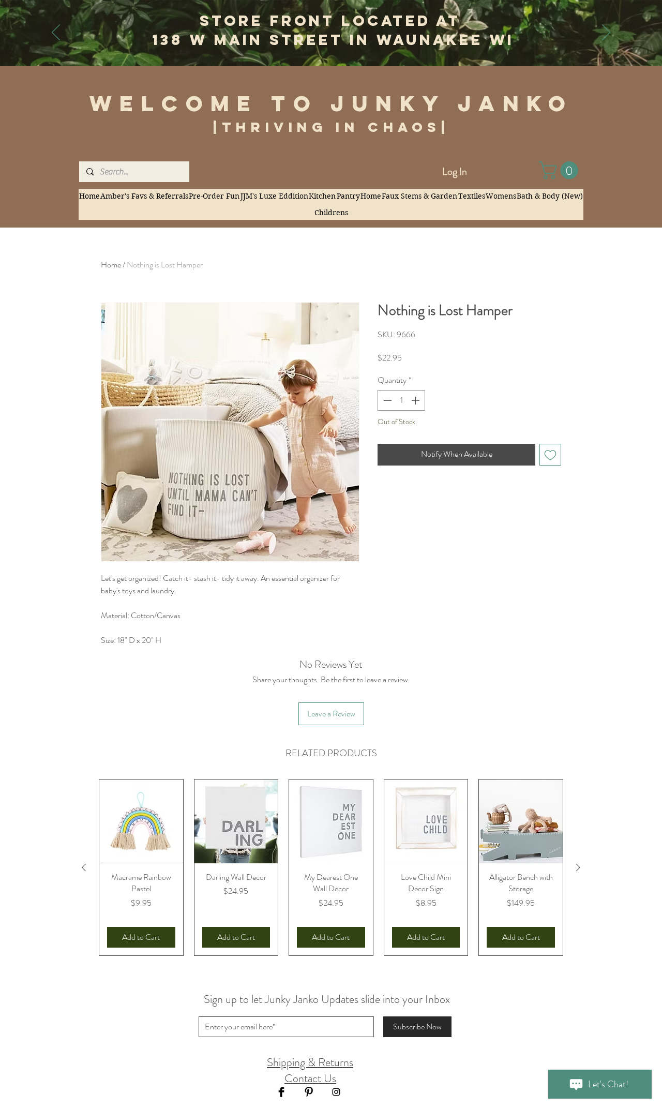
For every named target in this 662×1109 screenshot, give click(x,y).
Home (111, 265)
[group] (331, 867)
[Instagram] (336, 1092)
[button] (560, 170)
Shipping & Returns (310, 1062)
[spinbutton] (401, 400)
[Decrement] (386, 400)
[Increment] (416, 400)
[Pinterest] (309, 1092)
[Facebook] (281, 1092)
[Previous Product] (84, 867)
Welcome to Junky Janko (331, 103)
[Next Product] (578, 867)
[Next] (606, 33)
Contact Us (310, 1078)
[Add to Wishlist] (550, 455)
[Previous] (56, 33)
